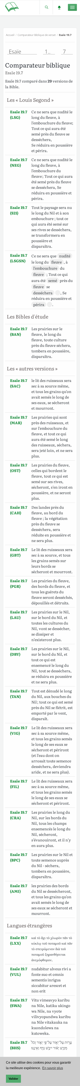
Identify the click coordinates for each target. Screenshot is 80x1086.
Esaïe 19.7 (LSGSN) (18, 257)
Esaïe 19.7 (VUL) (18, 971)
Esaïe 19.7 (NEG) (18, 162)
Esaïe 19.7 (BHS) (18, 1044)
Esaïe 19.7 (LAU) (18, 614)
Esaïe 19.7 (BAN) (18, 331)
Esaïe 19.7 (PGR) (18, 583)
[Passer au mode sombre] (59, 7)
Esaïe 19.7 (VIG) (18, 730)
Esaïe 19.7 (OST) (18, 467)
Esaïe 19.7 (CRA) (18, 814)
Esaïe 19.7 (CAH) (18, 510)
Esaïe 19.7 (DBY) (18, 651)
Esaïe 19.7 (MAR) (18, 419)
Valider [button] (13, 1078)
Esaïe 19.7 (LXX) (18, 940)
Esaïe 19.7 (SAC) (18, 383)
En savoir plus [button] (52, 1068)
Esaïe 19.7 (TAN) (18, 693)
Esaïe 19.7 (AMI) (18, 888)
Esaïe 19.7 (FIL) (18, 783)
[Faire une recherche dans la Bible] (46, 7)
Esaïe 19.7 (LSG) (18, 114)
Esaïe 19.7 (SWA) (18, 1002)
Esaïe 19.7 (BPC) (18, 857)
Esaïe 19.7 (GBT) (18, 552)
